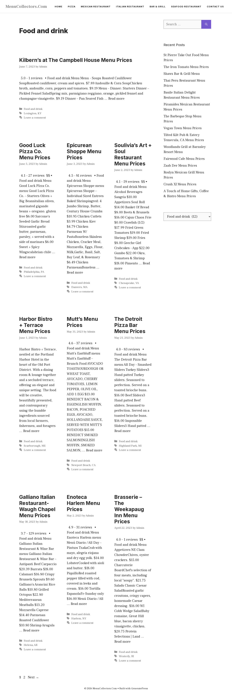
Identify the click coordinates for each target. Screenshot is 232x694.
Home (58, 6)
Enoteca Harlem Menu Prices (83, 503)
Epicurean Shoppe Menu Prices (84, 151)
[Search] (206, 24)
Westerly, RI (126, 656)
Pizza (71, 6)
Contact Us (215, 6)
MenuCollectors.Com (26, 6)
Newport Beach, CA (83, 465)
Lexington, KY (32, 113)
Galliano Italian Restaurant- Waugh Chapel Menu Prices (37, 506)
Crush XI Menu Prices (180, 184)
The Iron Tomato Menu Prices (186, 67)
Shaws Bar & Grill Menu (182, 74)
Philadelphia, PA (34, 272)
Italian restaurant (130, 6)
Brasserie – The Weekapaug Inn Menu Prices (129, 509)
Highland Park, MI (130, 446)
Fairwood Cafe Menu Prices (184, 159)
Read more (116, 98)
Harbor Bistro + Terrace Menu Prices (35, 325)
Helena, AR (30, 645)
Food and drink (33, 109)
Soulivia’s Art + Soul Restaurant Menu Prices (133, 154)
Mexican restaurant (96, 6)
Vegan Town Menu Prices (183, 128)
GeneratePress (139, 688)
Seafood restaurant (186, 6)
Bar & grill (158, 6)
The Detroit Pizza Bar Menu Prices (129, 325)
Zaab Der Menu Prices (180, 165)
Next (33, 677)
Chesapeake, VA (129, 283)
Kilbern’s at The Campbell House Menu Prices (75, 60)
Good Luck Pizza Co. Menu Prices (34, 151)
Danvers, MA (79, 287)
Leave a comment (35, 118)
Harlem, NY (78, 618)
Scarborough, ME (35, 446)
